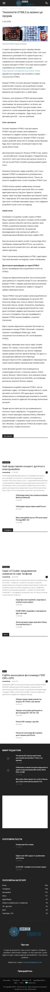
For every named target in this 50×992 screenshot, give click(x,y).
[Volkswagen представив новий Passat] (8, 509)
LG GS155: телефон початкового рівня (31, 867)
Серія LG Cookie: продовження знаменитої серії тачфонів (19, 572)
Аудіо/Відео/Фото (39, 980)
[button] (4, 3)
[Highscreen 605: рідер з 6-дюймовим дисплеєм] (8, 859)
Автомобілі (6, 462)
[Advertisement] (25, 812)
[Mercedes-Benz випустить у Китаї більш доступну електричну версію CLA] (8, 782)
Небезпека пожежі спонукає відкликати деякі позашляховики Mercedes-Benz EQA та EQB (32, 769)
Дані (15, 983)
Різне (21, 983)
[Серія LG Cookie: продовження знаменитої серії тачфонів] (25, 551)
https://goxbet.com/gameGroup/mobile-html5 (21, 71)
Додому (4, 9)
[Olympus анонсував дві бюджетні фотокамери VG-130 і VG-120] (8, 713)
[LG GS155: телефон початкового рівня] (8, 870)
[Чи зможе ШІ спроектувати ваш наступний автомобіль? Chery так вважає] (8, 758)
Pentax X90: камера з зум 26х (27, 722)
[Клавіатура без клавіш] (8, 847)
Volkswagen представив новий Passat (31, 506)
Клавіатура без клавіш (25, 844)
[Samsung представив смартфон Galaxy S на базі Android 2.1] (8, 625)
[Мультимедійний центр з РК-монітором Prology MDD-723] (8, 520)
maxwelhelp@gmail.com (32, 962)
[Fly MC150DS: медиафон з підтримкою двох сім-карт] (8, 614)
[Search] (46, 3)
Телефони (6, 567)
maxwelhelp (6, 472)
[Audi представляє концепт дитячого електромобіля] (25, 452)
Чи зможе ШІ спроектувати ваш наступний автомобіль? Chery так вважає (29, 758)
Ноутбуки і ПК (26, 980)
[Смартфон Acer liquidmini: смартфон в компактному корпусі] (8, 603)
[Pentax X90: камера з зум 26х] (8, 725)
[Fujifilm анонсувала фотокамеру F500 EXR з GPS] (25, 655)
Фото (4, 671)
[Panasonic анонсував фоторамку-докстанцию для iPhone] (8, 736)
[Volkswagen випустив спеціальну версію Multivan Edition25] (8, 498)
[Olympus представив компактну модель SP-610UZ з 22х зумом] (8, 702)
